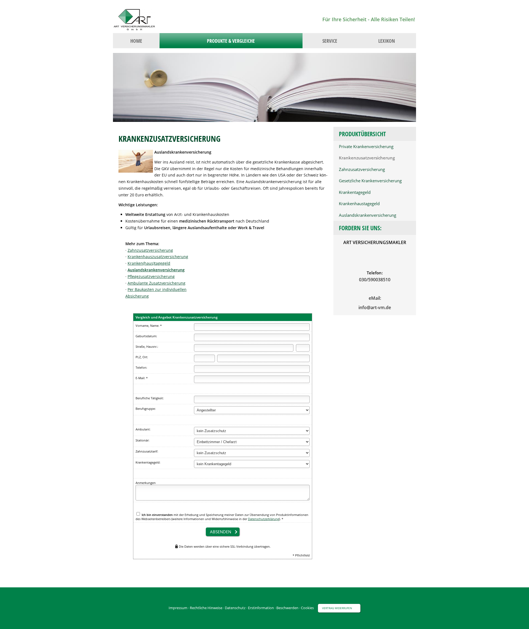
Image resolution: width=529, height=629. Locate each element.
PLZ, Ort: (142, 357)
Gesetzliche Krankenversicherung (370, 180)
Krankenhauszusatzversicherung (158, 256)
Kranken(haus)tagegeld (149, 263)
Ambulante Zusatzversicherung (156, 283)
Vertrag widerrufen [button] (337, 608)
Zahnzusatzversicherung (362, 169)
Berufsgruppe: (146, 408)
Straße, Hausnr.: (147, 346)
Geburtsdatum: (146, 336)
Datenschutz (235, 607)
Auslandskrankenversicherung (367, 215)
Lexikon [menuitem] (386, 41)
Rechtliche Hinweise (206, 607)
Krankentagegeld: (148, 462)
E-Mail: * (142, 378)
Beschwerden (287, 607)
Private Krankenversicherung (366, 146)
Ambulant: (143, 429)
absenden (220, 531)
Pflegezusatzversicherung (151, 276)
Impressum (178, 607)
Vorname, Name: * (149, 325)
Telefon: (141, 367)
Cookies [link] (307, 607)
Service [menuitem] (329, 41)
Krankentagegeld (355, 192)
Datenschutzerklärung (263, 519)
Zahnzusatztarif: (147, 451)
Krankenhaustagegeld (359, 203)
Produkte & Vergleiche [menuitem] (231, 41)
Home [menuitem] (136, 41)
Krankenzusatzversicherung (367, 157)
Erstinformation (261, 607)
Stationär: (142, 440)
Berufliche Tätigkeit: (150, 398)
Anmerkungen (146, 483)
